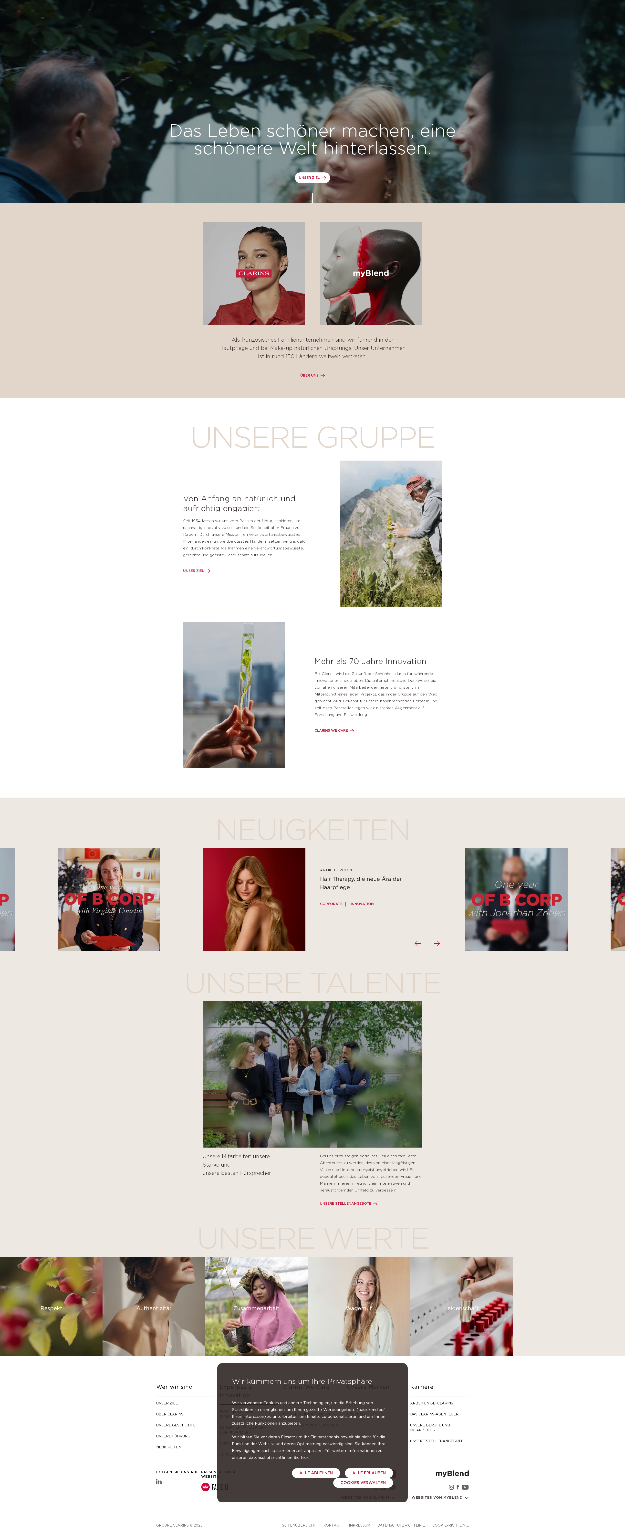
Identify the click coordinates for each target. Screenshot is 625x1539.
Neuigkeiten (168, 1447)
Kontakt (332, 1525)
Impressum (359, 1525)
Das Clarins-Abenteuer (434, 1414)
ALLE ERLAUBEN (369, 1473)
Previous (417, 943)
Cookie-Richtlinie (450, 1525)
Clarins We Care (331, 730)
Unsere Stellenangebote (345, 1203)
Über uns (309, 375)
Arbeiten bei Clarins (431, 1403)
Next (437, 943)
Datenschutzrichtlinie (401, 1525)
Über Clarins (169, 1414)
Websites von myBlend (438, 1497)
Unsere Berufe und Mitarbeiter (430, 1427)
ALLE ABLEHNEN (316, 1473)
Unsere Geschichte (176, 1425)
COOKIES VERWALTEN (363, 1483)
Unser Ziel (309, 177)
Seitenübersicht (299, 1525)
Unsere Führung (173, 1436)
